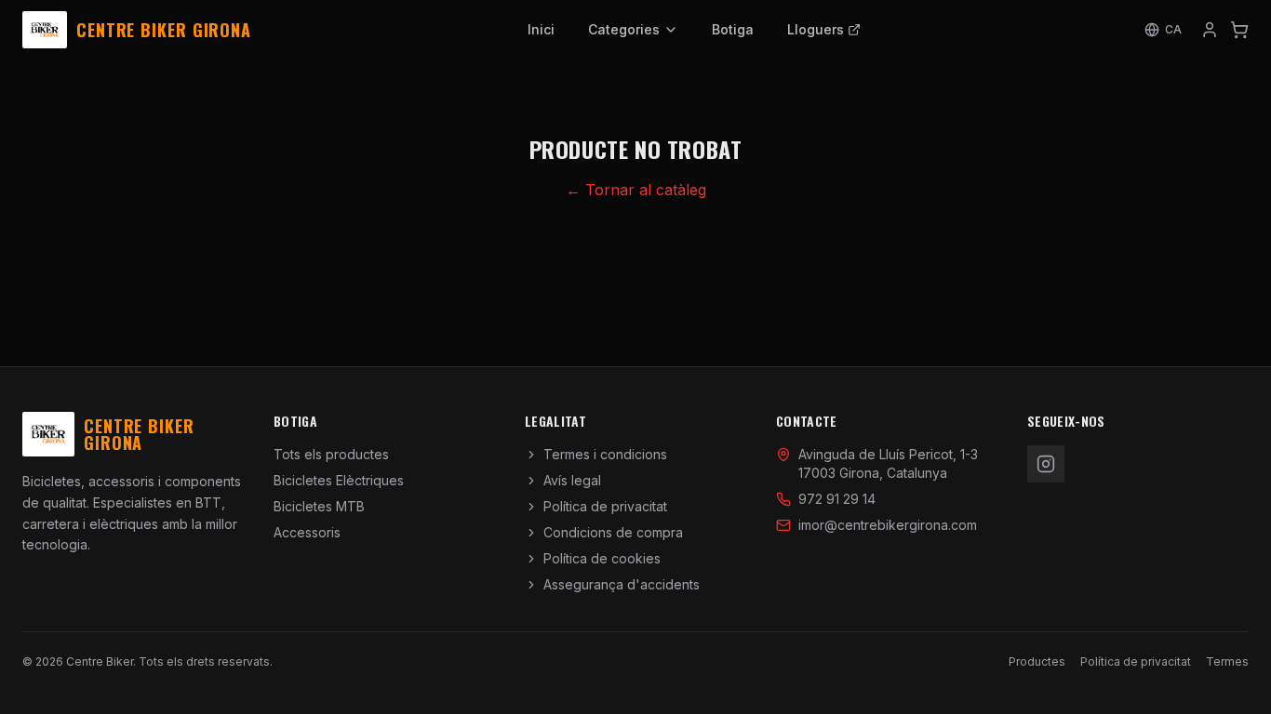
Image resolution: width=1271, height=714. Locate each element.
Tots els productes (331, 454)
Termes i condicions (605, 454)
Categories (624, 29)
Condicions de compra (613, 532)
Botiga (733, 29)
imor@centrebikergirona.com (887, 525)
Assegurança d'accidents (621, 584)
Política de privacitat (605, 506)
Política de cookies (602, 558)
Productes (1037, 661)
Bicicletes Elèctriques (339, 480)
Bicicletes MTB (319, 506)
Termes (1227, 661)
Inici (541, 29)
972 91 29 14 (837, 499)
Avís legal (572, 480)
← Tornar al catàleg (636, 189)
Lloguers (815, 29)
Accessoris (307, 532)
